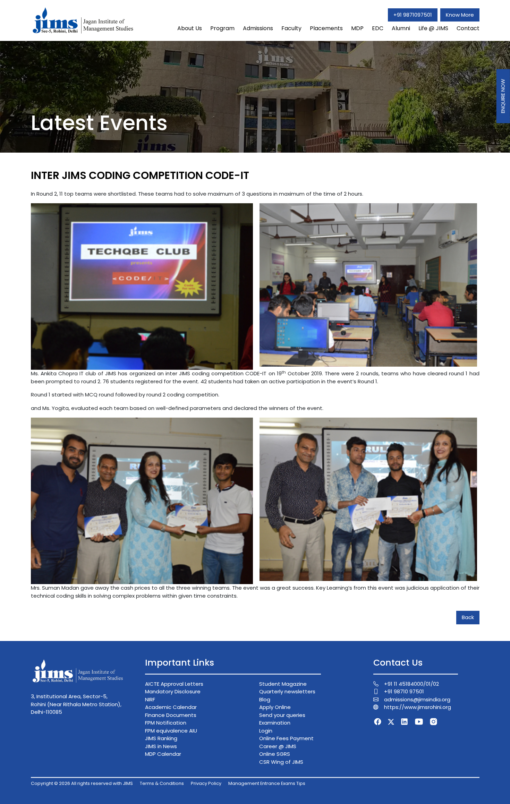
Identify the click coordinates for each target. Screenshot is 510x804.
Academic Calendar (171, 707)
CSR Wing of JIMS (281, 761)
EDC (377, 28)
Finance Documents (170, 715)
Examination (274, 722)
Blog (264, 699)
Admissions (258, 28)
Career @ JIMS (277, 746)
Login (265, 730)
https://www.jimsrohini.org (417, 707)
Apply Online (275, 707)
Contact (468, 28)
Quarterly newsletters (287, 691)
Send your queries (282, 715)
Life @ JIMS (433, 28)
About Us (189, 28)
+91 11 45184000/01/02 (411, 683)
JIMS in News (161, 746)
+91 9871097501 (412, 14)
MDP (357, 28)
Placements (326, 28)
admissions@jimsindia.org (417, 699)
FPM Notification (165, 722)
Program (222, 28)
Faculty (291, 28)
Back (468, 617)
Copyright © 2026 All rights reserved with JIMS (82, 783)
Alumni (401, 28)
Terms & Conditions (162, 783)
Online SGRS (274, 754)
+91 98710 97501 (404, 691)
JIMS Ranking (161, 738)
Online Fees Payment (286, 738)
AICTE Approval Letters (174, 683)
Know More (460, 14)
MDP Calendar (163, 754)
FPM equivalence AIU (171, 730)
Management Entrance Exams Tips (266, 783)
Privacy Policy (206, 783)
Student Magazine (283, 683)
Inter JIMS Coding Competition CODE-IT (140, 175)
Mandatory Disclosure (173, 691)
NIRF (150, 699)
